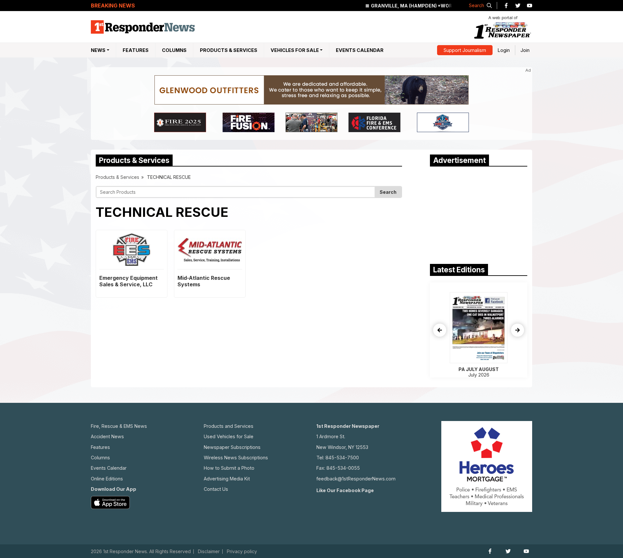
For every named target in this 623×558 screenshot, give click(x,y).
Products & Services (228, 50)
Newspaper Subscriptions (232, 447)
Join (525, 50)
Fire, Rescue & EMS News (119, 426)
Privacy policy (242, 551)
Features (136, 50)
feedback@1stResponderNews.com (356, 478)
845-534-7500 (342, 457)
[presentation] (439, 330)
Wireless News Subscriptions (236, 457)
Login (504, 50)
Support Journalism (465, 50)
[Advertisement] (478, 213)
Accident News (107, 436)
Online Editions (107, 478)
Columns (174, 50)
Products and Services (228, 426)
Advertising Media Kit (227, 478)
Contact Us (216, 489)
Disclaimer (209, 551)
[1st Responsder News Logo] (143, 27)
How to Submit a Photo (229, 468)
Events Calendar (360, 50)
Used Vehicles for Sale (228, 436)
